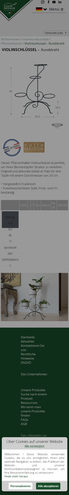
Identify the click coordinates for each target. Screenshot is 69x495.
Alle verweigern (34, 446)
